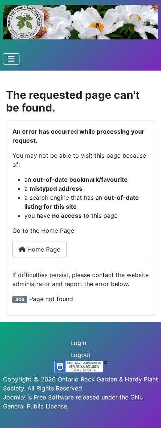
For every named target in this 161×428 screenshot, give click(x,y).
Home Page (42, 249)
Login (78, 343)
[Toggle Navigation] (11, 59)
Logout (80, 355)
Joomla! (14, 397)
